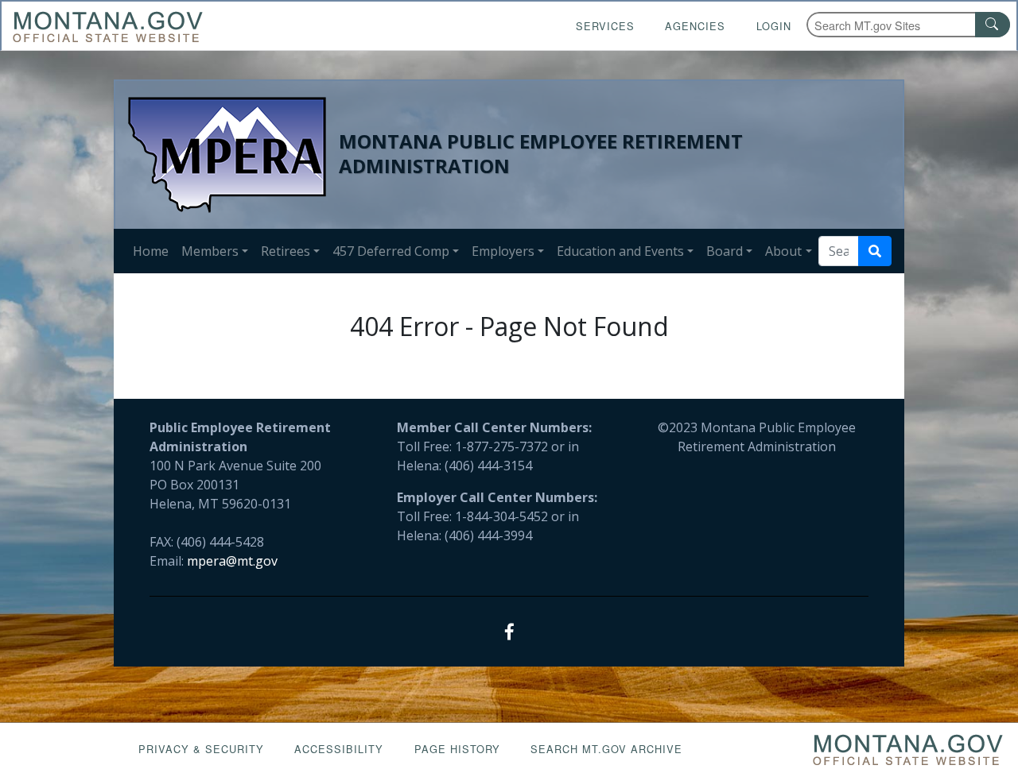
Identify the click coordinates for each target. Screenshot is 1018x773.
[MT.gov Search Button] (992, 24)
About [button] (783, 251)
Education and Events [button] (620, 251)
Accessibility (338, 748)
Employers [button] (503, 251)
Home (151, 251)
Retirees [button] (285, 251)
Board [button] (724, 251)
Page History (457, 748)
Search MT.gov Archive (606, 748)
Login (773, 25)
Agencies (695, 25)
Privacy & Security (201, 748)
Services (605, 25)
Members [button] (210, 251)
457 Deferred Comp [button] (390, 251)
